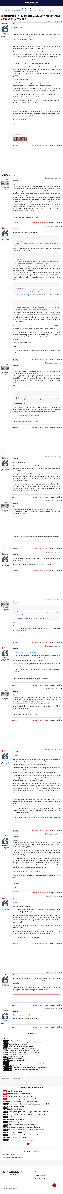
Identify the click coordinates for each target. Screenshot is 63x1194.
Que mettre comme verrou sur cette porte (21, 1140)
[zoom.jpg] (25, 139)
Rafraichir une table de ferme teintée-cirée (21, 1124)
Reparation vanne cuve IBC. (17, 1060)
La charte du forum (26, 1083)
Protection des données (42, 1179)
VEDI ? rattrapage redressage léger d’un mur (22, 1122)
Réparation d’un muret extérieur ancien (20, 1047)
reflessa (13, 1154)
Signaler (16, 145)
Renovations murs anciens (16, 1106)
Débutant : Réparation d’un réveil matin (25, 1070)
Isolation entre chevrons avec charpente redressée (24, 1052)
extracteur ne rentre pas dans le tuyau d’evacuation (23, 1050)
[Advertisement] (37, 160)
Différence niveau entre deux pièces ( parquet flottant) (30, 1068)
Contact (37, 1172)
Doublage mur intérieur (15, 1109)
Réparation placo (14, 1062)
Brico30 (5, 180)
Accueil (5, 9)
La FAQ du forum (38, 1083)
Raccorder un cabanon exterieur (18, 1137)
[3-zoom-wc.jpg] (21, 139)
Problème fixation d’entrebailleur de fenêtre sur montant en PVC (28, 1041)
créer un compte (47, 145)
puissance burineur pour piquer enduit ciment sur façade (25, 1099)
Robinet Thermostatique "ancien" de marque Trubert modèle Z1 (28, 1135)
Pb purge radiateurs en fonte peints (24, 1066)
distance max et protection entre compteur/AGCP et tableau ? (29, 1064)
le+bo (5, 836)
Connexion (35, 145)
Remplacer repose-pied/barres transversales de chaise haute (27, 1114)
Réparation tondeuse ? (15, 1058)
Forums (11, 9)
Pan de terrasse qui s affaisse (17, 1117)
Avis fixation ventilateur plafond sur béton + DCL (22, 1101)
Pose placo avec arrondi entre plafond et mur (22, 1048)
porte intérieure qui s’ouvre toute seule (19, 1094)
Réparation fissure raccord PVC (17, 1056)
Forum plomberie (35, 9)
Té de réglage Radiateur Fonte (17, 1054)
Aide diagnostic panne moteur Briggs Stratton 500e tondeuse (28, 1112)
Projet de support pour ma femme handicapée (22, 1096)
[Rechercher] (27, 1078)
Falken (6, 23)
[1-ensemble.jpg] (14, 139)
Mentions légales (40, 1175)
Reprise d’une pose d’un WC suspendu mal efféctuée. (25, 1127)
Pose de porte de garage (16, 1119)
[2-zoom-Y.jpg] (18, 139)
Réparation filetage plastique (18, 1045)
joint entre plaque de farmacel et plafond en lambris (25, 1043)
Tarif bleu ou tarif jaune (14, 1091)
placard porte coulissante (16, 1132)
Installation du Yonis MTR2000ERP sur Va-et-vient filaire (26, 1130)
